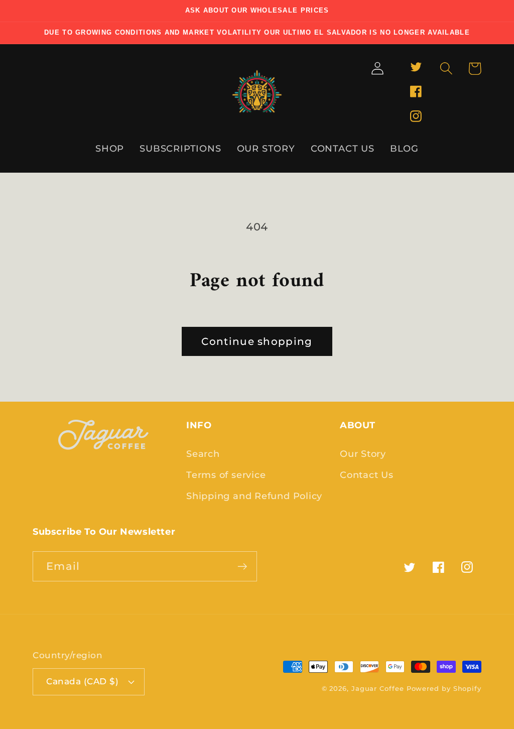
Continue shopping (256, 341)
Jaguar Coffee (377, 688)
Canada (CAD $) (82, 681)
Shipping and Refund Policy (254, 496)
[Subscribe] (242, 566)
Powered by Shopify (444, 688)
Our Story (363, 453)
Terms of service (226, 474)
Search (203, 453)
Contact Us (367, 474)
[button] (446, 68)
